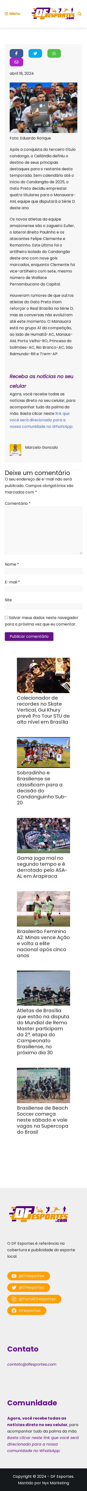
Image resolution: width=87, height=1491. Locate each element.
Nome (12, 564)
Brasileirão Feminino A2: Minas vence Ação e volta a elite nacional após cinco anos (43, 943)
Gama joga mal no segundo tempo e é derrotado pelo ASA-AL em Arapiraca (42, 867)
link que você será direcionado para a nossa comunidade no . (41, 420)
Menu (14, 13)
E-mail (12, 582)
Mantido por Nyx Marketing (43, 1483)
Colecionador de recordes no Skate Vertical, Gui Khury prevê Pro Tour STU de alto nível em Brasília (43, 710)
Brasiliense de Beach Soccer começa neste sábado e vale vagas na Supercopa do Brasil (42, 1120)
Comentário (18, 503)
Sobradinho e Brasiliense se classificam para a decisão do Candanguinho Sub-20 (42, 787)
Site (8, 600)
